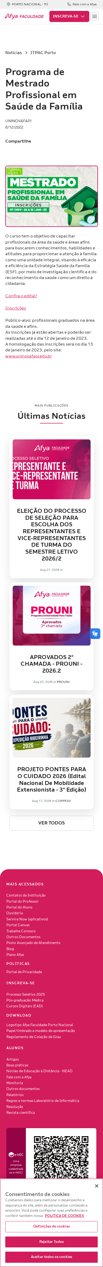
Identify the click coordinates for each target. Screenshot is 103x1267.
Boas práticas (17, 1065)
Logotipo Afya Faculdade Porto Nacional (39, 1025)
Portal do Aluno (19, 907)
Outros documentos (23, 1089)
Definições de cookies (51, 1226)
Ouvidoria (14, 913)
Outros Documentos (23, 937)
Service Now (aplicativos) (27, 919)
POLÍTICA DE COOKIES (64, 1215)
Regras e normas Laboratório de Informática (42, 1100)
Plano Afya (15, 954)
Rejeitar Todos (51, 1241)
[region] (51, 1222)
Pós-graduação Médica (25, 1000)
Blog (10, 949)
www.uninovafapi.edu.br (28, 356)
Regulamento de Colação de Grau (33, 1037)
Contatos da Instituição (26, 895)
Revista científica (20, 1112)
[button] (69, 16)
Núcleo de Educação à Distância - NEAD (39, 1071)
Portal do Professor (22, 901)
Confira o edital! (21, 296)
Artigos (12, 1059)
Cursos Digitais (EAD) (24, 1006)
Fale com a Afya (18, 1077)
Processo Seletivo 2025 (25, 994)
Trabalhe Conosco (21, 931)
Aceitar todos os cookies (51, 1257)
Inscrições (15, 308)
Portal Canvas (18, 925)
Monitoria (14, 1083)
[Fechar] (96, 1186)
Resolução (14, 1107)
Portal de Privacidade (24, 972)
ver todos (51, 823)
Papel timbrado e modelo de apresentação (40, 1030)
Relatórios (15, 1095)
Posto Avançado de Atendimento (33, 943)
